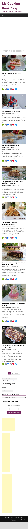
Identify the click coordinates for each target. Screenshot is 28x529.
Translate (13, 380)
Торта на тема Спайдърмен (11, 111)
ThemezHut (13, 520)
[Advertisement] (14, 33)
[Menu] (3, 15)
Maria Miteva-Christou (6, 76)
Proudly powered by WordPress (10, 519)
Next (17, 373)
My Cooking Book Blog (18, 517)
